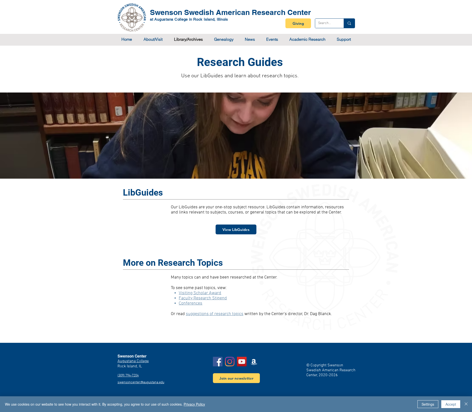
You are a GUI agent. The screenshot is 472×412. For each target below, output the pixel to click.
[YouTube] (242, 361)
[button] (153, 39)
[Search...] (349, 23)
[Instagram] (230, 361)
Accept (450, 404)
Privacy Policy (194, 404)
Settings (428, 404)
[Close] (466, 404)
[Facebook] (217, 361)
